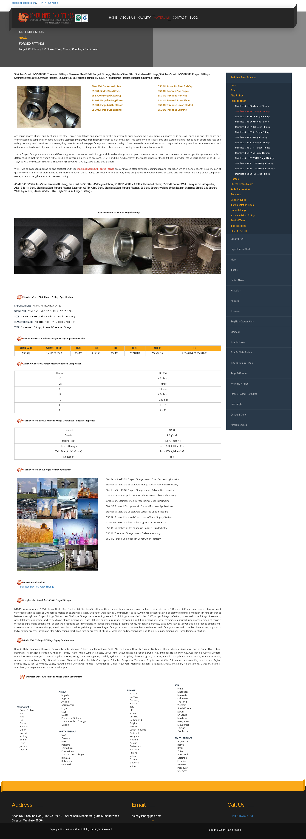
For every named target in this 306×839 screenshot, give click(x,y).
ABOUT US (127, 17)
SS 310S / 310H (239, 231)
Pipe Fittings (237, 95)
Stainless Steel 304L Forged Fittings (95, 168)
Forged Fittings (238, 100)
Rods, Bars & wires (240, 189)
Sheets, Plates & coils (242, 184)
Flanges (235, 179)
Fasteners (236, 194)
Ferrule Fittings (238, 210)
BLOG (194, 17)
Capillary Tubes (238, 199)
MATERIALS (162, 17)
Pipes (233, 85)
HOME (113, 17)
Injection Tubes (238, 225)
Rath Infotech (233, 829)
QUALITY (144, 17)
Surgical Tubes (238, 220)
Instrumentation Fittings (243, 215)
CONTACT (180, 17)
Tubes (234, 90)
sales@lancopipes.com (146, 816)
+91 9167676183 (49, 2)
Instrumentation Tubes (242, 205)
